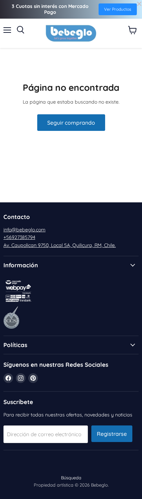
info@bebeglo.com (24, 230)
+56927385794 (19, 237)
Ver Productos (117, 9)
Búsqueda (71, 477)
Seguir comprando (71, 122)
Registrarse (112, 433)
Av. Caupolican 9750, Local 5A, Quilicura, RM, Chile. (59, 245)
